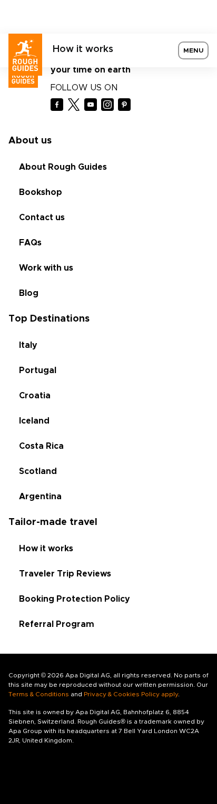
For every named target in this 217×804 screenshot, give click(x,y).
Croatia (35, 395)
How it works (83, 49)
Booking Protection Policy (74, 599)
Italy (28, 345)
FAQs (30, 243)
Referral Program (56, 624)
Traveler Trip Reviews (65, 574)
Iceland (34, 421)
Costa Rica (41, 446)
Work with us (46, 268)
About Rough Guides (63, 167)
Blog (28, 293)
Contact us (42, 217)
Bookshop (40, 192)
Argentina (40, 496)
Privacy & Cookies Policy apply (131, 694)
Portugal (37, 370)
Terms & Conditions (38, 694)
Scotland (38, 471)
